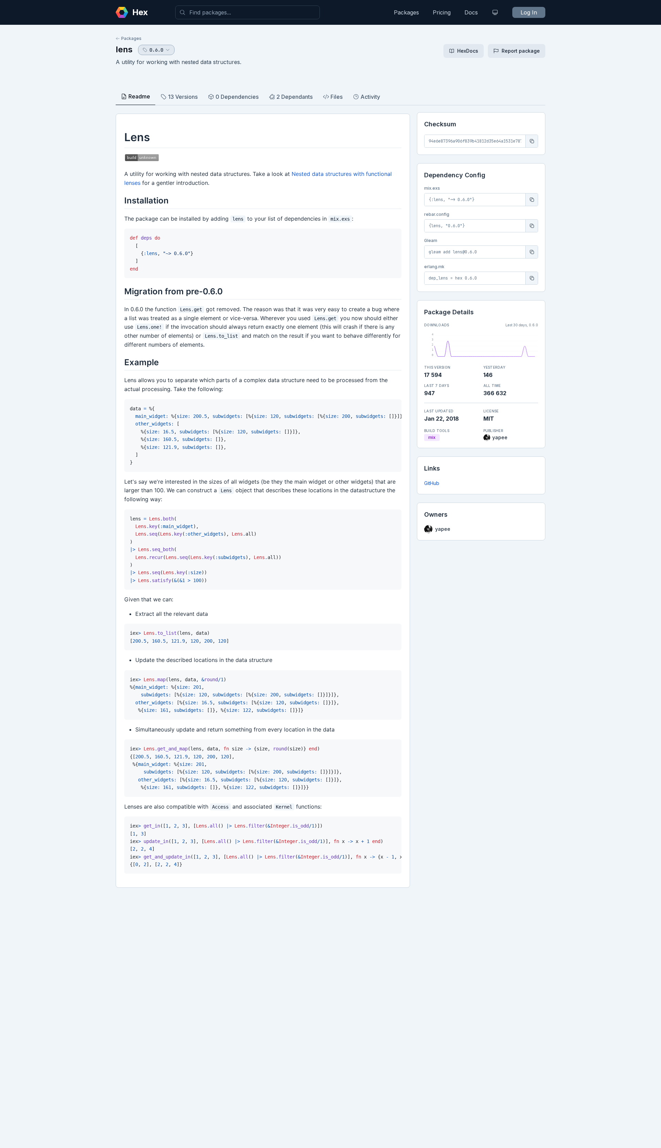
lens (124, 49)
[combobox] (247, 12)
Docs (471, 12)
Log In (529, 12)
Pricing (442, 12)
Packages (406, 12)
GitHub (431, 483)
